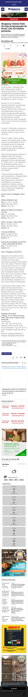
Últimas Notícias (8, 580)
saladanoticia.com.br (16, 340)
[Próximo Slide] (25, 362)
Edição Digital (8, 402)
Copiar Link (7, 353)
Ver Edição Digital (18, 408)
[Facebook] (11, 45)
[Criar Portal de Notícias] (24, 694)
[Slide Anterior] (22, 362)
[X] (17, 45)
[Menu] (2, 9)
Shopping (14, 19)
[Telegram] (24, 45)
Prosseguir (14, 688)
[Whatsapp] (4, 45)
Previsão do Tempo (9, 460)
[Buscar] (26, 9)
